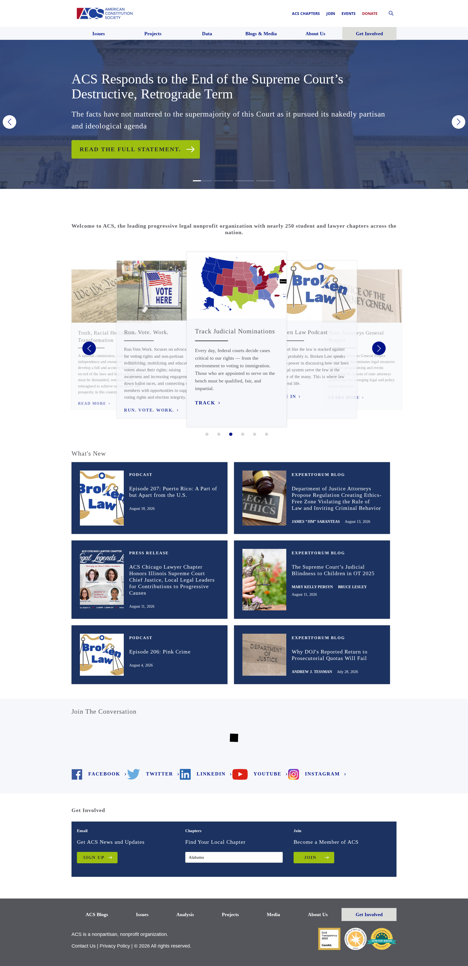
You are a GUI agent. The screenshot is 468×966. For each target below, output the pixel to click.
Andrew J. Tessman (312, 672)
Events (349, 13)
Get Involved (369, 914)
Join (330, 13)
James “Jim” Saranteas (316, 522)
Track (205, 402)
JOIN (310, 857)
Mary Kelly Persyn (312, 587)
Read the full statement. (130, 149)
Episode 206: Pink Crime (160, 652)
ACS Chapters (306, 13)
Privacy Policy (115, 946)
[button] (9, 122)
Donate (370, 13)
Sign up (94, 857)
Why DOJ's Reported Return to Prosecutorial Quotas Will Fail (330, 655)
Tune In (285, 396)
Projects (230, 914)
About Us (318, 914)
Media (273, 914)
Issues (142, 914)
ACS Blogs (97, 914)
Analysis (185, 914)
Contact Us (84, 946)
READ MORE (92, 403)
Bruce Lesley (352, 587)
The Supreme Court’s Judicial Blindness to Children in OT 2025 (333, 570)
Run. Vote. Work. (149, 410)
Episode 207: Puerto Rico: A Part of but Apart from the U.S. (173, 491)
